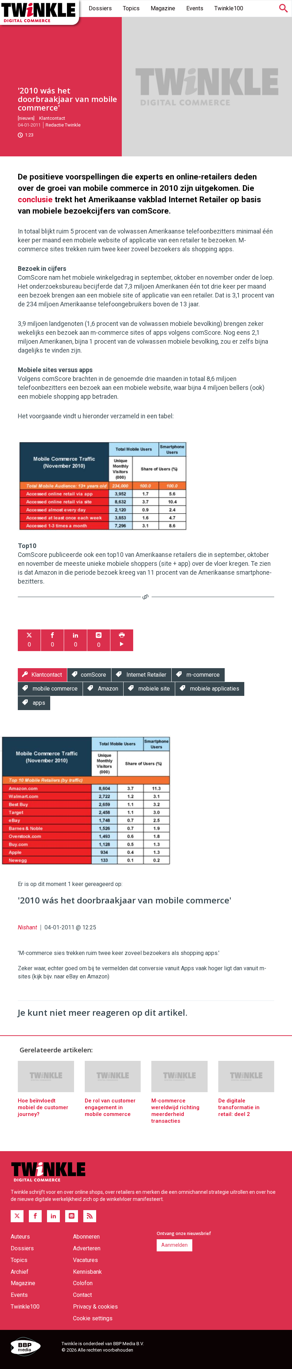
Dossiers (100, 8)
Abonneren (86, 1236)
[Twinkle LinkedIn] (53, 1216)
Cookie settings (93, 1318)
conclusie (35, 199)
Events (194, 8)
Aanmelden (174, 1245)
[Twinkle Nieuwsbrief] (71, 1216)
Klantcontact (52, 118)
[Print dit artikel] (121, 640)
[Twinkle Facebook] (35, 1216)
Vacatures (85, 1260)
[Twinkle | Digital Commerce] (39, 12)
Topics (131, 8)
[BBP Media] (33, 1347)
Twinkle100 (228, 8)
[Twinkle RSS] (89, 1216)
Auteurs (20, 1236)
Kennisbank (87, 1271)
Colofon (83, 1283)
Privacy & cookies (95, 1306)
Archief (19, 1271)
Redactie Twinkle (63, 125)
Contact (82, 1295)
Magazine (163, 8)
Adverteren (86, 1248)
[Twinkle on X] (17, 1216)
